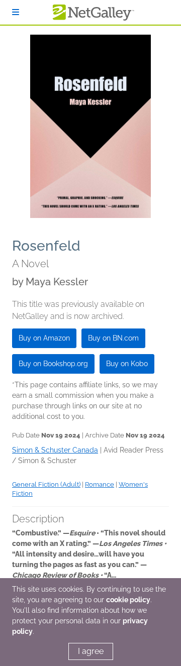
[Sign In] (15, 12)
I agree (91, 651)
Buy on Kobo (127, 364)
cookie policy (128, 600)
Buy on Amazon (44, 338)
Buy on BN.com (113, 338)
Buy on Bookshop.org (53, 364)
